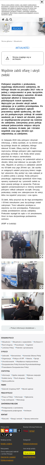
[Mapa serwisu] (7, 19)
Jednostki (5, 356)
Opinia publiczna (8, 381)
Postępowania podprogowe (12, 411)
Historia (29, 358)
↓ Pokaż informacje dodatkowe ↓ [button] (22, 328)
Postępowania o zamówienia (12, 408)
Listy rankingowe (8, 400)
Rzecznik (5, 419)
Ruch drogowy (7, 345)
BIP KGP (32, 431)
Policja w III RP (18, 358)
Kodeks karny (7, 378)
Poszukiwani (19, 345)
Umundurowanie (8, 361)
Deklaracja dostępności (30, 444)
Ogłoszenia (29, 397)
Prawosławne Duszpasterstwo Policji (15, 367)
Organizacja (6, 358)
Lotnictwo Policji (8, 348)
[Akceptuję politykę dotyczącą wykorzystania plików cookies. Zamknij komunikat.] (42, 2)
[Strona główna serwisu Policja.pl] (3, 19)
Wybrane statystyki (34, 375)
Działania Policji (7, 338)
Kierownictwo (16, 356)
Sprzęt (36, 358)
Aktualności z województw (22, 342)
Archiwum (27, 411)
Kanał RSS (2, 430)
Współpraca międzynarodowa (27, 361)
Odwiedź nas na (7, 430)
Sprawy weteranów (31, 419)
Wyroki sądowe (27, 389)
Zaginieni (29, 345)
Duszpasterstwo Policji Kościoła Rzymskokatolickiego (21, 364)
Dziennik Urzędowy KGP (11, 389)
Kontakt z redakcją (6, 444)
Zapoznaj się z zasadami (8, 457)
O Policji (4, 351)
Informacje (6, 375)
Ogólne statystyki (18, 375)
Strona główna (6, 41)
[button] (41, 19)
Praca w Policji (6, 393)
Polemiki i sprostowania (24, 348)
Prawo (3, 385)
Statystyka (5, 371)
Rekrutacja (20, 400)
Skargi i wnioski (16, 419)
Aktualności (18, 41)
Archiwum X (38, 342)
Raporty (30, 378)
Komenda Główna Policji (32, 356)
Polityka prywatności (7, 460)
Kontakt (4, 414)
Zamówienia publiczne (9, 403)
